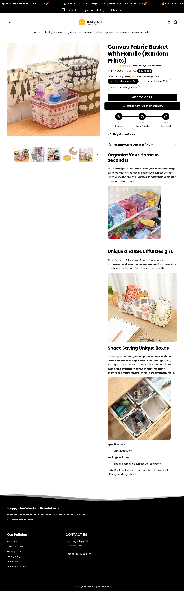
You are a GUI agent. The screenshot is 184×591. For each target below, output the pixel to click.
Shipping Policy (14, 551)
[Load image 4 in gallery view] (70, 154)
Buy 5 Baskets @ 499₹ (123, 81)
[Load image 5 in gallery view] (86, 154)
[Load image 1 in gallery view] (21, 154)
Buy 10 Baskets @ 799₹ (155, 81)
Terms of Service (15, 546)
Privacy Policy (13, 556)
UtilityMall (86, 587)
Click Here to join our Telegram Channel (94, 10)
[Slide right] (97, 154)
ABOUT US (12, 541)
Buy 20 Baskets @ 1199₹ (124, 87)
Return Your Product (17, 566)
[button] (10, 22)
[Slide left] (10, 154)
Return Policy (13, 561)
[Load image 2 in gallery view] (37, 154)
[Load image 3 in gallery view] (53, 154)
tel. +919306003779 (76, 545)
